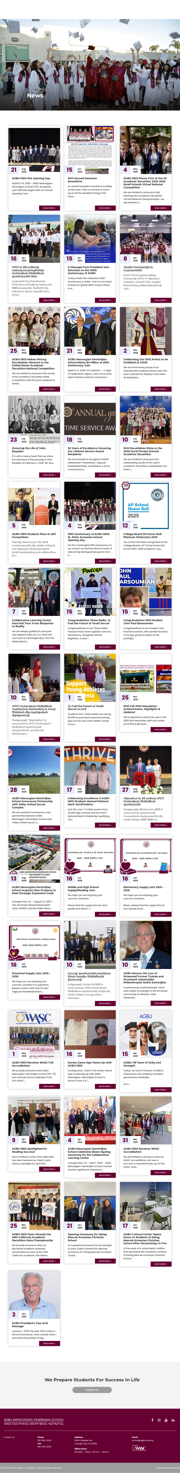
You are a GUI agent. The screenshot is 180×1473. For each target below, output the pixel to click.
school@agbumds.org (142, 1455)
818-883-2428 (44, 1455)
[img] (34, 150)
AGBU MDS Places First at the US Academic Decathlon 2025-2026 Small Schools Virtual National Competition (145, 183)
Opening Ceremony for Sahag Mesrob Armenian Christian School (87, 1237)
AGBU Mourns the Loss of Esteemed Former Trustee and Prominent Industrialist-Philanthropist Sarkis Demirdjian (144, 978)
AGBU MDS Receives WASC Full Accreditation (32, 1064)
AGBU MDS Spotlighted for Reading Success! (29, 1150)
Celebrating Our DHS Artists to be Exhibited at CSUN (145, 361)
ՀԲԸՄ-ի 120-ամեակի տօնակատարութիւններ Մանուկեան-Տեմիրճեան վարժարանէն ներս (28, 272)
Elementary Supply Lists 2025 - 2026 (143, 889)
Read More (48, 208)
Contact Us (92, 1405)
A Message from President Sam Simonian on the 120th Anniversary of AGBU (88, 270)
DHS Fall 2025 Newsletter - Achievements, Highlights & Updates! (141, 709)
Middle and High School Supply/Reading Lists (83, 889)
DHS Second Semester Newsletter (82, 180)
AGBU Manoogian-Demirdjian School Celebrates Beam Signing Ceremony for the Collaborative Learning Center (89, 1153)
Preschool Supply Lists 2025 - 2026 (31, 975)
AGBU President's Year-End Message (30, 1325)
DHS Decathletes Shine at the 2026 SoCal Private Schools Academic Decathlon (142, 451)
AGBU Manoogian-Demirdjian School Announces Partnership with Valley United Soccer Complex (32, 803)
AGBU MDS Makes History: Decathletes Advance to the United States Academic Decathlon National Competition (33, 364)
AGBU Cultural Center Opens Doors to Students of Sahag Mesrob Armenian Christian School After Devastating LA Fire (145, 1239)
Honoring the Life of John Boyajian (29, 450)
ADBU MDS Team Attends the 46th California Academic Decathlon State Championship (32, 1237)
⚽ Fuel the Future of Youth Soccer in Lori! (86, 708)
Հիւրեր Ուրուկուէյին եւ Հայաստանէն (138, 269)
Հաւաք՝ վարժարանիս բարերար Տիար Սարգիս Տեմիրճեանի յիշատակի (89, 976)
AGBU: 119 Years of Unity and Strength (142, 1064)
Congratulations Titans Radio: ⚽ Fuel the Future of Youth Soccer (89, 622)
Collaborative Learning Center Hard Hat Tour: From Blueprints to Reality (32, 623)
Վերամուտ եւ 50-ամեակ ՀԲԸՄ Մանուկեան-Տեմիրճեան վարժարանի (143, 801)
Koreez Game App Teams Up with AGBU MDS (90, 1064)
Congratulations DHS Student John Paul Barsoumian (142, 622)
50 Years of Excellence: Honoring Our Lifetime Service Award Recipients (89, 451)
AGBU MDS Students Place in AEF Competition (34, 536)
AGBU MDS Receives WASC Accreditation (141, 1150)
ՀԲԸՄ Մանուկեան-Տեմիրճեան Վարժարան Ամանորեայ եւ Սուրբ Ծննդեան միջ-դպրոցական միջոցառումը (34, 711)
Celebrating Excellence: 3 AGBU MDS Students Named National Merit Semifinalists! (88, 801)
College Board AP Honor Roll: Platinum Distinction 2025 (142, 536)
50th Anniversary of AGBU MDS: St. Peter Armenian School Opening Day (89, 537)
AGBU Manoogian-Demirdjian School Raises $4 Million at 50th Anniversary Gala (88, 362)
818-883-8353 (44, 1462)
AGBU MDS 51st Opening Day (31, 178)
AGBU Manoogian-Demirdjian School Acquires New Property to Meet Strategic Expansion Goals (34, 890)
